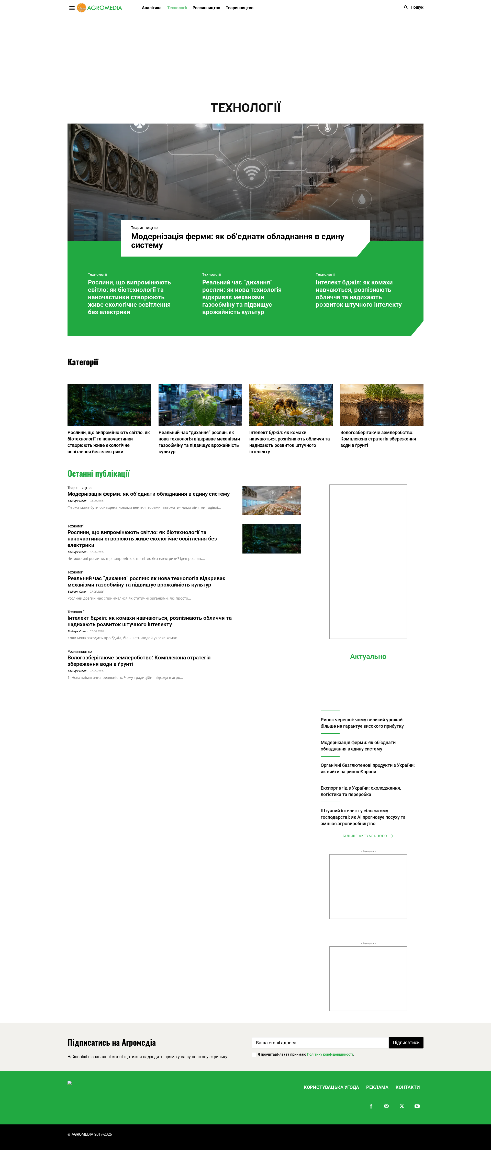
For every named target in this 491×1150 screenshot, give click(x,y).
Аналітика (177, 363)
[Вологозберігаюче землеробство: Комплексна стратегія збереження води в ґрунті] (382, 405)
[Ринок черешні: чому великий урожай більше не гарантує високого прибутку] (368, 689)
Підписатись (406, 1042)
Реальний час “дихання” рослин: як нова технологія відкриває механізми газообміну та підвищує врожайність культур (242, 297)
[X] (401, 1106)
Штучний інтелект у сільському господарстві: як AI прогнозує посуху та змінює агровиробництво (363, 817)
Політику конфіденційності (330, 1054)
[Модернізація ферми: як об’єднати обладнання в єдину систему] (245, 182)
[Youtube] (417, 1106)
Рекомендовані (261, 363)
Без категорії (216, 363)
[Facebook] (371, 1106)
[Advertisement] (245, 54)
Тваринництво (144, 227)
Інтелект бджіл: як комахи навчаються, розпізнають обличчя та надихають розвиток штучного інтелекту (359, 293)
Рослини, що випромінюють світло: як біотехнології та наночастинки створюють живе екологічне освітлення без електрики (129, 297)
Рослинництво (307, 363)
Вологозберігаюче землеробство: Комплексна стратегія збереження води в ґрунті (378, 439)
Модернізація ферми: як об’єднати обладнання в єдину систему (237, 240)
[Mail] (386, 1106)
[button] (412, 7)
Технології (97, 275)
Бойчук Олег (77, 501)
